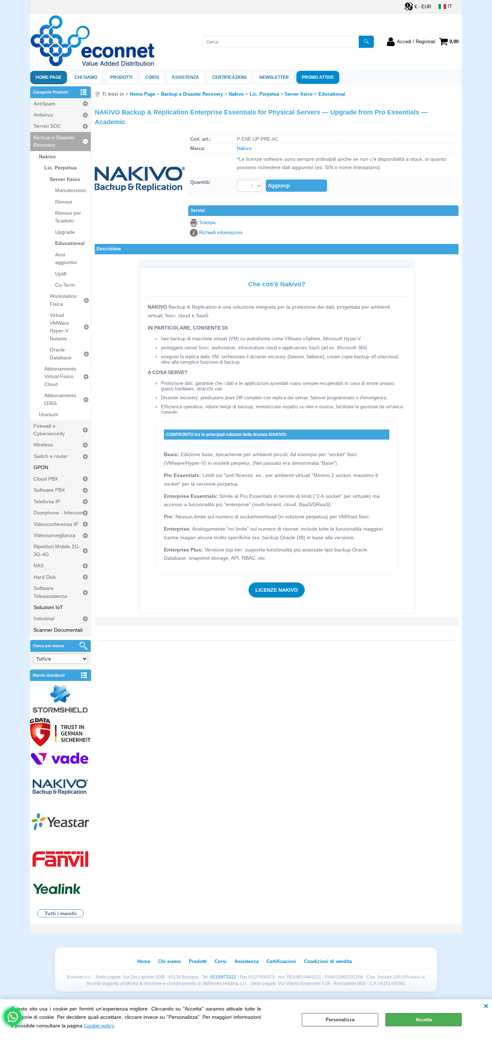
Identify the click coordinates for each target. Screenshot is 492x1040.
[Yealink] (60, 889)
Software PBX (49, 490)
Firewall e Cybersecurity (49, 429)
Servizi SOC (47, 126)
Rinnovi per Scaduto (68, 216)
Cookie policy (99, 1025)
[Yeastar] (60, 823)
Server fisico (65, 179)
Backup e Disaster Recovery (54, 141)
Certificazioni (229, 77)
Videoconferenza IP (55, 524)
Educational (70, 243)
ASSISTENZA (185, 77)
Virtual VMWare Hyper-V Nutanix (59, 326)
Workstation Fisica (63, 299)
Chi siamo (86, 77)
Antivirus (43, 115)
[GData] (60, 733)
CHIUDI (486, 1006)
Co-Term (65, 285)
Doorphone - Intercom (58, 513)
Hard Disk (44, 577)
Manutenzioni (70, 190)
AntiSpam (44, 103)
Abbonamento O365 (60, 399)
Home (143, 961)
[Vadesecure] (60, 758)
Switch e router (50, 456)
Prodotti (121, 77)
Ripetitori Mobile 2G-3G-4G (56, 550)
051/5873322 (223, 977)
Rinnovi (63, 202)
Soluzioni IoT (48, 607)
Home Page (49, 77)
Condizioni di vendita (328, 961)
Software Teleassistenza (50, 592)
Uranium (48, 414)
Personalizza (340, 1019)
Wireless (43, 445)
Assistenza (246, 961)
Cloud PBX (45, 479)
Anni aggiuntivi (66, 258)
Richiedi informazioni (220, 232)
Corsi (152, 77)
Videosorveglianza (54, 535)
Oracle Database (61, 353)
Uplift (61, 274)
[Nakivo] (60, 786)
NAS (38, 565)
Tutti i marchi (61, 913)
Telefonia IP (46, 501)
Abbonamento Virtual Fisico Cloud (60, 376)
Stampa (207, 222)
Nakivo (47, 156)
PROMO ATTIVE (318, 77)
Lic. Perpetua (60, 168)
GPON (40, 467)
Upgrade (65, 232)
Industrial (43, 618)
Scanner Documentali (57, 630)
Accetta (424, 1019)
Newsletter (274, 77)
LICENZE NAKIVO (276, 590)
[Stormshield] (60, 699)
